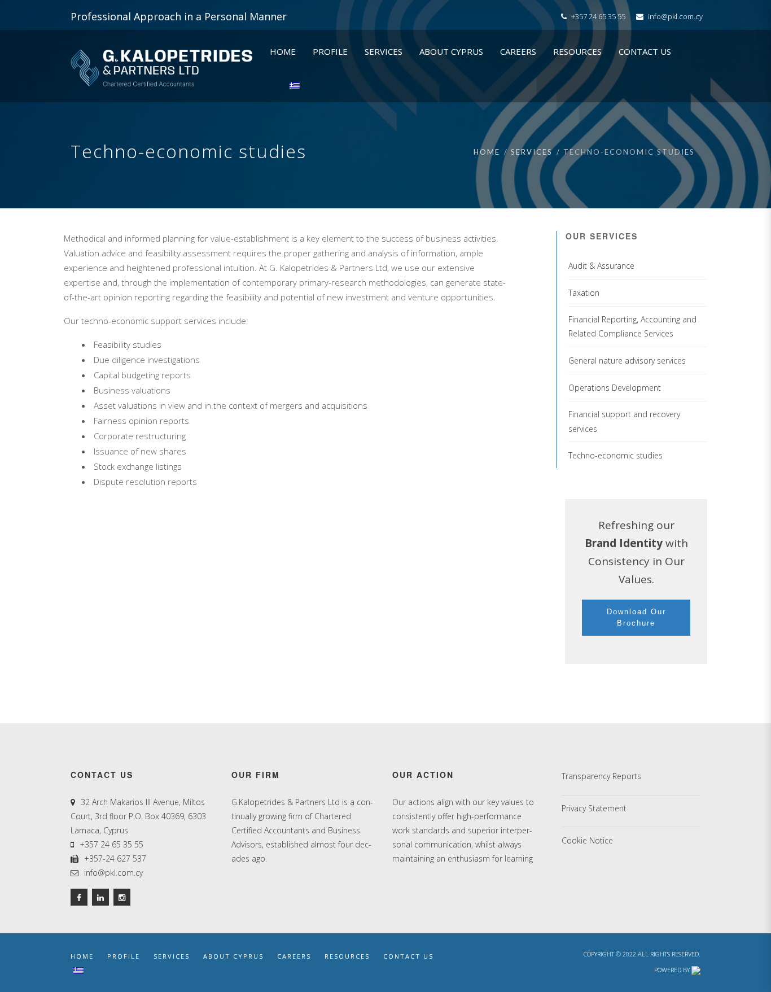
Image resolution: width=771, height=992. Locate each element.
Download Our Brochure (636, 617)
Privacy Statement (594, 808)
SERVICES (172, 956)
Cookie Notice (587, 840)
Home (487, 151)
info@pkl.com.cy (675, 16)
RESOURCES (347, 956)
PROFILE (123, 956)
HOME (82, 956)
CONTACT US (408, 956)
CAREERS (294, 956)
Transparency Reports (601, 776)
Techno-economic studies (615, 455)
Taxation (583, 292)
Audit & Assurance (601, 265)
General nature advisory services (627, 360)
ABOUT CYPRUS (233, 956)
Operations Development (614, 387)
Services (532, 151)
